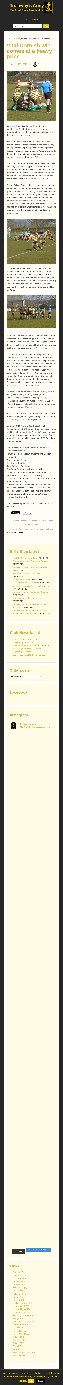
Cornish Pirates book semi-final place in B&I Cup (32, 529)
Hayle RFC (18, 1297)
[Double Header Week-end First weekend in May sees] (31, 1183)
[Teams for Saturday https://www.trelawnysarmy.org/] (31, 874)
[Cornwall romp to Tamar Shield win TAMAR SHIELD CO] (31, 1080)
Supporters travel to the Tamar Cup (29, 655)
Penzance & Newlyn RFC (24, 1321)
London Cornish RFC (22, 1312)
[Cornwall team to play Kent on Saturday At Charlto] (31, 925)
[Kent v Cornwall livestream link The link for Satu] (31, 951)
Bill (39, 64)
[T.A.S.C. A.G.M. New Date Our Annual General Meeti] (31, 745)
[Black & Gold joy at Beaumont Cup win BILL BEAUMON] (31, 771)
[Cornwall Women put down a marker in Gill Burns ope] (31, 1028)
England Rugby (20, 1287)
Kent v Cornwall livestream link (27, 598)
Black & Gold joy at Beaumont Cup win (30, 561)
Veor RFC (17, 1349)
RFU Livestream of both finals (26, 573)
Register (35, 19)
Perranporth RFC (21, 1324)
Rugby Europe (19, 1331)
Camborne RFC (20, 1278)
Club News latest (25, 632)
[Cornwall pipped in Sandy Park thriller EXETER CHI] (31, 1054)
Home (9, 39)
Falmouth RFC (19, 1294)
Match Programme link (23, 642)
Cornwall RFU (19, 1284)
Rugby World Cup (21, 1334)
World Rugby (19, 1355)
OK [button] (31, 1381)
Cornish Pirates (20, 1281)
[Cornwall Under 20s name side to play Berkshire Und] (31, 1157)
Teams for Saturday (22, 579)
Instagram (19, 715)
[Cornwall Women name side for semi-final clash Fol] (31, 977)
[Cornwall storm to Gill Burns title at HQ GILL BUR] (31, 796)
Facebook (18, 692)
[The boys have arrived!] (31, 822)
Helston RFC (19, 1300)
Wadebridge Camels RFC (24, 1352)
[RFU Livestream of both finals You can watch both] (31, 848)
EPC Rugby (18, 1291)
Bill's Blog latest (24, 551)
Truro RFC (18, 1346)
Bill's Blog (17, 39)
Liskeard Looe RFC (22, 1309)
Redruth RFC (19, 1328)
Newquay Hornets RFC (23, 1315)
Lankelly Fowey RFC (22, 1303)
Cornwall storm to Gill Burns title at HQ (30, 567)
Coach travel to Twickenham (26, 583)
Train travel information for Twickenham (31, 645)
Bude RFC (17, 1275)
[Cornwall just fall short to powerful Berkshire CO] (31, 1131)
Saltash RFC (18, 1337)
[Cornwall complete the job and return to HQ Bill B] (31, 899)
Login (26, 19)
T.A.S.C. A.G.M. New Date (25, 558)
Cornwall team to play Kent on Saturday (31, 592)
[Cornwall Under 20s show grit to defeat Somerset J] (31, 1208)
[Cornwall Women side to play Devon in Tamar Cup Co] (31, 1002)
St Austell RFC (19, 1340)
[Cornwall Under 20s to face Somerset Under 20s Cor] (31, 1234)
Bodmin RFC (19, 1272)
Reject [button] (40, 1381)
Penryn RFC (18, 1318)
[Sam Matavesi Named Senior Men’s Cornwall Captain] (31, 1105)
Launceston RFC (20, 1306)
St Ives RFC (18, 1343)
